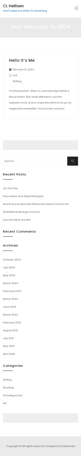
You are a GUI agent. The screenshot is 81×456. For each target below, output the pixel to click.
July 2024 (9, 267)
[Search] (72, 161)
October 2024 (12, 259)
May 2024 (9, 275)
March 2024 (10, 283)
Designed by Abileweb (60, 446)
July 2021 (8, 338)
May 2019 (8, 346)
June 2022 (9, 307)
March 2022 (10, 315)
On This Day (10, 188)
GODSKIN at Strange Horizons (21, 212)
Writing (17, 81)
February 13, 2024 (23, 69)
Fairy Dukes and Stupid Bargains (23, 196)
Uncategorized (12, 395)
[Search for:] (40, 161)
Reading (8, 387)
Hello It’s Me (22, 60)
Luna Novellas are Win (17, 220)
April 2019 (9, 354)
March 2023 (10, 299)
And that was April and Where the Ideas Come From (36, 204)
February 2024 (12, 291)
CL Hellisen (13, 6)
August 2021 (10, 330)
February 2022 (12, 322)
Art (4, 403)
